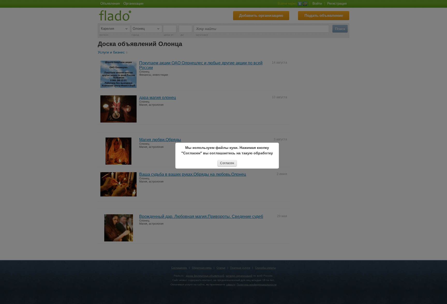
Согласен (227, 163)
